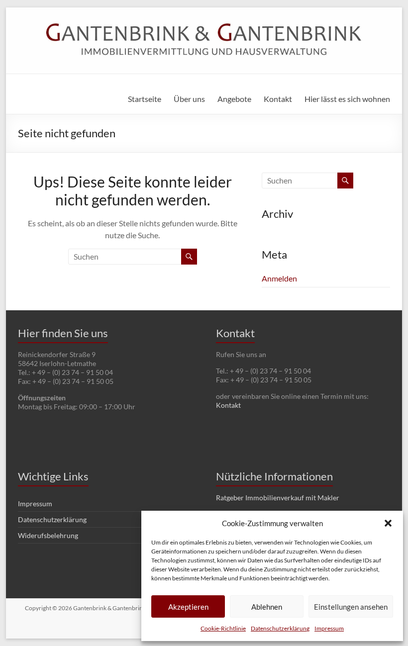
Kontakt (278, 98)
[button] (388, 523)
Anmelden (279, 278)
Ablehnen (266, 606)
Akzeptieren (188, 606)
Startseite (144, 98)
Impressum (329, 628)
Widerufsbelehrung (48, 535)
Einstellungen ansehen (351, 606)
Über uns (189, 98)
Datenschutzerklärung (280, 628)
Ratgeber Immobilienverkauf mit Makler (277, 497)
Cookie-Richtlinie (223, 628)
